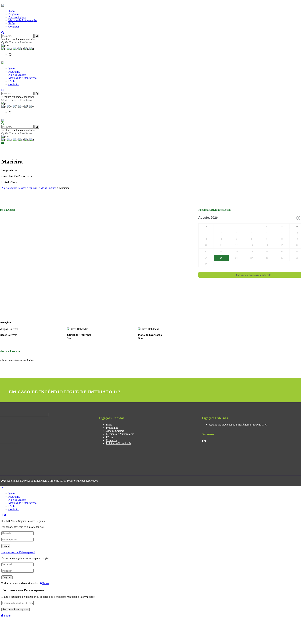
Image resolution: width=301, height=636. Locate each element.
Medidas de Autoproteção (22, 20)
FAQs (11, 23)
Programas (14, 14)
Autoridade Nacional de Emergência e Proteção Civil (238, 424)
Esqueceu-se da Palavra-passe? (18, 552)
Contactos (13, 26)
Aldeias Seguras (17, 17)
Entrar (45, 583)
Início (11, 10)
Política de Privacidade (118, 443)
